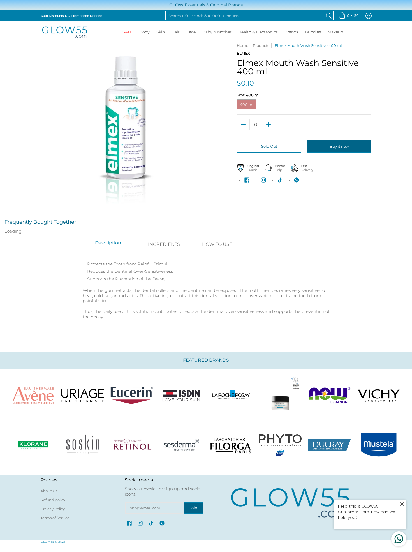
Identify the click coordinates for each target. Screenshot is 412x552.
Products (261, 45)
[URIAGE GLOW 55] (82, 395)
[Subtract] (243, 124)
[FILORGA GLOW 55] (230, 445)
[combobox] (245, 15)
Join (193, 507)
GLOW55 (47, 542)
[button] (247, 180)
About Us (49, 491)
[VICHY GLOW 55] (379, 395)
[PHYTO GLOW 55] (280, 445)
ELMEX (243, 53)
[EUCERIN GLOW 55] (132, 395)
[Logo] (329, 395)
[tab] (108, 244)
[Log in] (368, 15)
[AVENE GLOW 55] (33, 395)
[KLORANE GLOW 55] (33, 445)
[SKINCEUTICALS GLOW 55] (280, 395)
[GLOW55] (64, 32)
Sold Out (269, 146)
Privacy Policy (53, 509)
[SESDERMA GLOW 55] (181, 445)
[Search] (328, 15)
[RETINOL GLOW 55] (132, 445)
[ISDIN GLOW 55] (181, 395)
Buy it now (339, 146)
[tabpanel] (206, 290)
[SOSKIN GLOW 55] (82, 445)
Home (242, 45)
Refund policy (53, 500)
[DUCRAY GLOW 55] (329, 445)
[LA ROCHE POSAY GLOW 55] (230, 395)
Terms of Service (55, 518)
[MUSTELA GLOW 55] (379, 445)
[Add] (268, 124)
